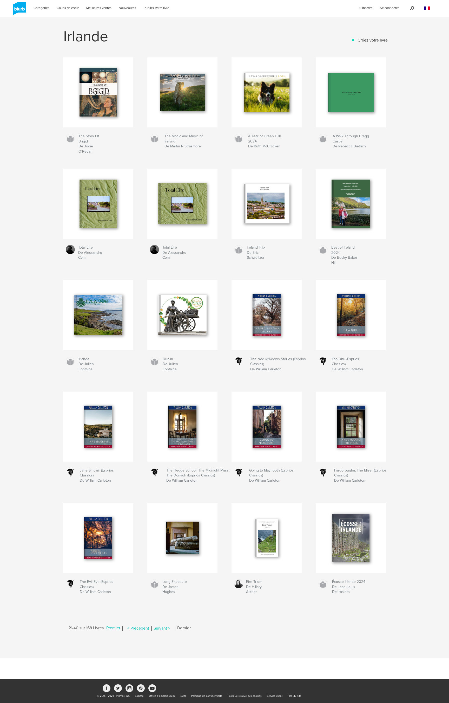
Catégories (41, 8)
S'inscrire (366, 8)
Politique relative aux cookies (245, 696)
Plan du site (294, 696)
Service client (274, 696)
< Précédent (138, 628)
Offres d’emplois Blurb (162, 696)
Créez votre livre (373, 40)
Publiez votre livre (156, 8)
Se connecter (389, 8)
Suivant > (162, 628)
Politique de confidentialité (206, 696)
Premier (113, 628)
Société (139, 696)
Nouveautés (127, 8)
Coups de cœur (68, 8)
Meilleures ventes (98, 8)
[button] (427, 8)
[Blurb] (18, 10)
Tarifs (183, 696)
